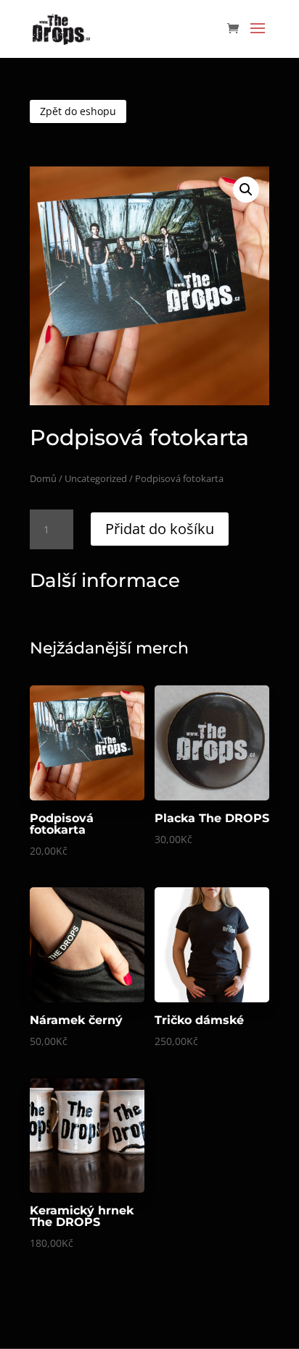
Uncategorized (96, 478)
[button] (246, 190)
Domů (43, 478)
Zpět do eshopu (78, 111)
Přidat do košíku (159, 528)
